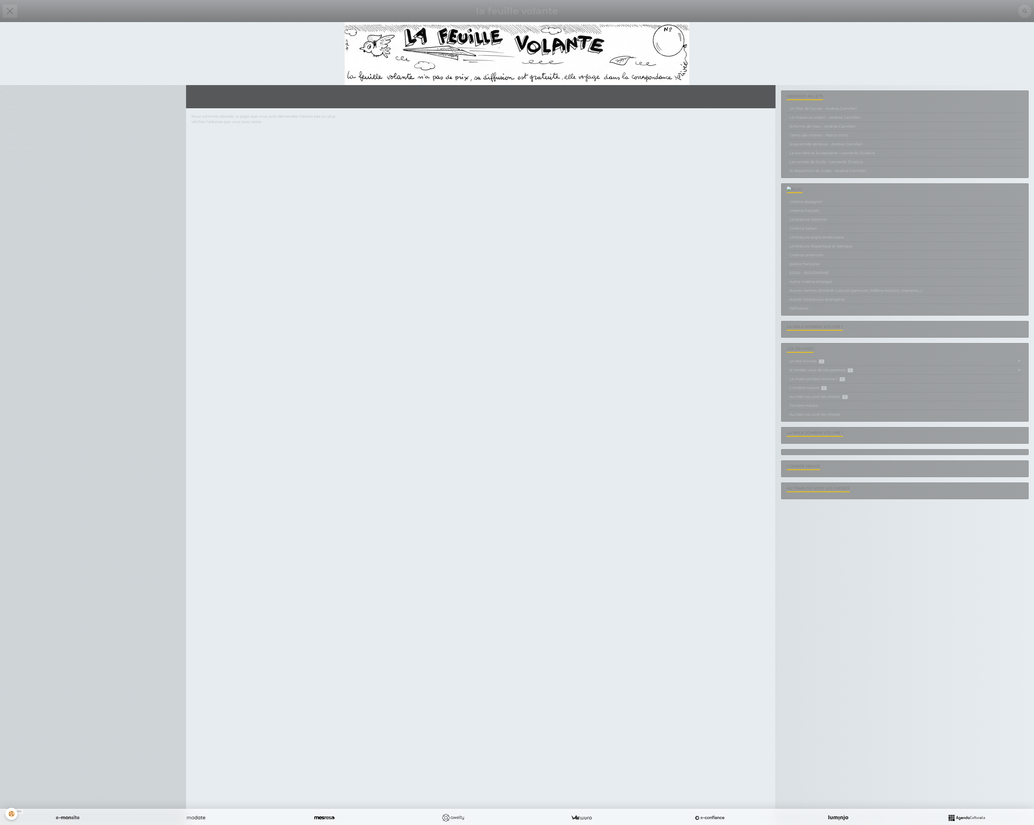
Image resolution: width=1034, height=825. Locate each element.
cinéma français (804, 210)
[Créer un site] (67, 818)
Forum (11, 134)
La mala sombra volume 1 (816, 378)
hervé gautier (17, 148)
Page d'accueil (18, 106)
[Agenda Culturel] (966, 818)
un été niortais (806, 361)
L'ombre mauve (807, 387)
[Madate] (196, 818)
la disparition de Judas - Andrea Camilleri (828, 170)
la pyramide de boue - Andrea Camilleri (826, 144)
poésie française (804, 263)
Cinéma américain (807, 255)
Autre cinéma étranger (811, 281)
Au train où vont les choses (818, 396)
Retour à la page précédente (218, 132)
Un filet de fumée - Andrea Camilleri (823, 108)
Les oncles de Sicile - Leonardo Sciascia (826, 161)
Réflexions (799, 308)
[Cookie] (11, 814)
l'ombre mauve (804, 405)
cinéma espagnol (806, 201)
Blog (8, 92)
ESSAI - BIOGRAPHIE (809, 272)
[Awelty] (453, 818)
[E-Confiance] (710, 818)
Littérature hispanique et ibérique (821, 246)
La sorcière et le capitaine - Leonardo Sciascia (832, 153)
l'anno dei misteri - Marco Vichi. (819, 135)
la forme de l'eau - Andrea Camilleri (823, 126)
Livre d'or (13, 120)
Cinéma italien (803, 228)
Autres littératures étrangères (817, 299)
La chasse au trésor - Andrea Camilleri (825, 117)
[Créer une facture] (581, 818)
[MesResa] (324, 818)
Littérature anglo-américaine (817, 237)
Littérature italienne (808, 219)
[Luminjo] (838, 818)
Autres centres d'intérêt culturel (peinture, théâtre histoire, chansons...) (856, 290)
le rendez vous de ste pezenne (820, 370)
